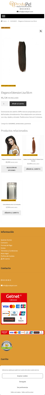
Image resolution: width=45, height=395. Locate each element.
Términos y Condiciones (9, 251)
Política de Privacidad (27, 392)
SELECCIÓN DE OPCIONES (12, 168)
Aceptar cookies (22, 376)
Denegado (22, 382)
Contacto (4, 243)
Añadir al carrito (18, 104)
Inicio (5, 21)
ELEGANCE (13, 21)
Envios (3, 248)
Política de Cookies (16, 392)
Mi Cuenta (6, 259)
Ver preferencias (22, 387)
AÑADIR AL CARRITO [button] (33, 169)
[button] (40, 31)
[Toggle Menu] (3, 16)
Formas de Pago (6, 245)
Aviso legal (5, 253)
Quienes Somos (6, 240)
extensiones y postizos (23, 124)
